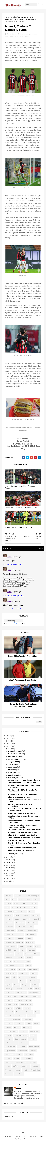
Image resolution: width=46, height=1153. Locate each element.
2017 (8, 865)
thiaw (20, 1054)
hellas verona (10, 973)
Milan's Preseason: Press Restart (23, 680)
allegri (23, 911)
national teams (11, 1004)
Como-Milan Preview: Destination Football (21, 508)
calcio (17, 919)
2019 (8, 860)
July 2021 (12, 764)
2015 (8, 870)
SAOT (36, 900)
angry (31, 911)
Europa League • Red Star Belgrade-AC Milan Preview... (24, 810)
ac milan (14, 17)
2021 (8, 749)
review (21, 19)
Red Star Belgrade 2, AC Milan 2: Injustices (21, 805)
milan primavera (11, 996)
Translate (21, 623)
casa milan (20, 923)
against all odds (11, 911)
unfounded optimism (21, 1066)
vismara (8, 1070)
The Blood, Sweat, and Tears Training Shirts (24, 844)
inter (7, 977)
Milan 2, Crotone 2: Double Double (22, 835)
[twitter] (23, 1133)
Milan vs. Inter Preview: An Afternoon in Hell (25, 801)
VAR (6, 907)
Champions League (32, 896)
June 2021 (12, 767)
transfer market (20, 1062)
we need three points (32, 1070)
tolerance (29, 1054)
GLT (20, 900)
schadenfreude (11, 1043)
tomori (7, 1058)
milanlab (8, 1000)
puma (36, 1023)
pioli (36, 1012)
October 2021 (14, 756)
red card (26, 1027)
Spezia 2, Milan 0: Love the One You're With (24, 817)
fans (22, 950)
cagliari (8, 919)
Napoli (28, 900)
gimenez (26, 961)
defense (20, 938)
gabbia (8, 961)
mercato (19, 989)
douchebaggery (26, 946)
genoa (16, 961)
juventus (32, 977)
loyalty (8, 985)
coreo (20, 934)
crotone (30, 17)
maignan (25, 985)
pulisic (28, 1023)
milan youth (25, 996)
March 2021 (13, 775)
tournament (26, 1058)
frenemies (9, 958)
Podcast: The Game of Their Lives (22, 794)
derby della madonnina (14, 942)
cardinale (9, 923)
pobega (22, 1016)
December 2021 (15, 751)
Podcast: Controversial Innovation (22, 832)
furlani (28, 958)
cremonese (30, 934)
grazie (20, 965)
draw (37, 946)
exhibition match (11, 950)
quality (8, 1027)
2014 (8, 873)
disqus (41, 548)
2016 (8, 868)
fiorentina (9, 954)
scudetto (24, 1043)
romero (8, 1039)
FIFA (7, 900)
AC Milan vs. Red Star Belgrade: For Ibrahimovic (23, 791)
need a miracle (25, 1004)
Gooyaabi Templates (24, 1139)
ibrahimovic (9, 19)
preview (8, 1023)
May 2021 (12, 770)
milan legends (34, 992)
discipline (29, 942)
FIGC (14, 900)
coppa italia (9, 934)
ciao (30, 927)
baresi (26, 915)
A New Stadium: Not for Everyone (22, 848)
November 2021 (15, 754)
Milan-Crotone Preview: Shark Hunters (24, 838)
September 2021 (15, 759)
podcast (31, 1016)
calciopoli (26, 919)
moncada (18, 1000)
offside (18, 1008)
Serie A (8, 903)
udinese (33, 1062)
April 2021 (12, 773)
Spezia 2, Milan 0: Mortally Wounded (19, 527)
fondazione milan (31, 954)
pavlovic (19, 1012)
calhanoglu (22, 17)
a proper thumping (19, 907)
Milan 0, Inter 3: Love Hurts (19, 797)
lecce (22, 981)
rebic (16, 19)
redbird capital (11, 1031)
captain (37, 919)
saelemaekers (20, 1039)
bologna (35, 915)
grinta (28, 965)
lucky (16, 985)
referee (24, 1031)
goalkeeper (9, 965)
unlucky (35, 1066)
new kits (8, 1008)
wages (17, 1070)
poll (6, 1019)
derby (29, 938)
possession (16, 1019)
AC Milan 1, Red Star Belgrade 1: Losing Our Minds (24, 786)
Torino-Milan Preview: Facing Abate (23, 656)
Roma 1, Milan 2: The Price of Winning (24, 780)
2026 (8, 736)
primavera (18, 1023)
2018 (8, 862)
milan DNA (9, 992)
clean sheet (10, 931)
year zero (18, 1074)
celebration (32, 923)
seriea (27, 19)
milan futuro (21, 992)
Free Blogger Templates (27, 1136)
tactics (33, 1050)
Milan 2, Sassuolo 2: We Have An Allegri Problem (20, 487)
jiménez (22, 977)
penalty (28, 1012)
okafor (26, 1008)
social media (10, 1047)
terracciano (9, 1054)
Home (7, 17)
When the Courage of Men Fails (21, 813)
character (9, 927)
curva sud (9, 938)
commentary (31, 931)
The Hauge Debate (16, 840)
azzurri (17, 915)
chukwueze (20, 927)
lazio (7, 981)
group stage (10, 969)
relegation (34, 1031)
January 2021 (14, 854)
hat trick (22, 969)
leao (15, 981)
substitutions (34, 1047)
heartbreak (33, 969)
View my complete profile (14, 1103)
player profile (10, 1016)
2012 (8, 878)
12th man (8, 896)
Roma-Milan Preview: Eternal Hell (22, 783)
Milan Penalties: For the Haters (21, 850)
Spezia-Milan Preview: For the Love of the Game (24, 822)
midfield (29, 989)
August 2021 (13, 762)
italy (14, 977)
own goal (9, 1012)
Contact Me (8, 1117)
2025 (8, 738)
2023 (8, 744)
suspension (22, 1050)
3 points (18, 896)
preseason (27, 1019)
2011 (8, 881)
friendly (20, 958)
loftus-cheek (33, 981)
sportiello (22, 1047)
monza (28, 1000)
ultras (7, 1066)
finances (31, 950)
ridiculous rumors (21, 1035)
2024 (8, 741)
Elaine (18, 1088)
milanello (36, 996)
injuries (33, 973)
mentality (8, 989)
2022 (8, 746)
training (8, 1062)
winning (8, 1074)
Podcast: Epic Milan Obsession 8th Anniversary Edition (22, 826)
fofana (19, 954)
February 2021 (14, 778)
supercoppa (10, 1050)
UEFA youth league (29, 903)
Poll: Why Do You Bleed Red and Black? (24, 830)
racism (17, 1027)
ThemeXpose (14, 1136)
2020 (8, 857)
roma (33, 1035)
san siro (33, 1039)
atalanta (8, 915)
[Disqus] (23, 581)
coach (20, 931)
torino (16, 1058)
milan (37, 989)
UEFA (16, 903)
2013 (8, 876)
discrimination (10, 946)
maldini (34, 985)
